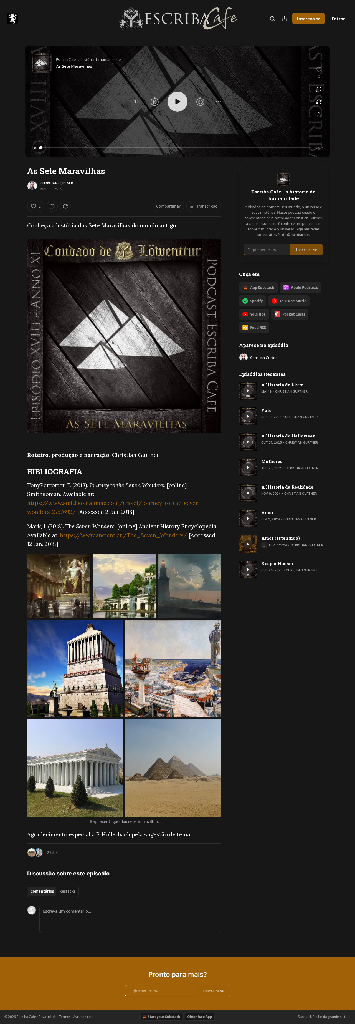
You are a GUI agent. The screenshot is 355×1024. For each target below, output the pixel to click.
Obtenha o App (199, 1016)
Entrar (338, 18)
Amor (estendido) (280, 538)
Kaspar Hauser (277, 563)
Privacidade (48, 1016)
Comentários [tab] (42, 891)
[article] (283, 391)
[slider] (176, 147)
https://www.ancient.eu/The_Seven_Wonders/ (123, 535)
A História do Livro (282, 385)
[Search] (272, 18)
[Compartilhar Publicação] (284, 18)
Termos (65, 1016)
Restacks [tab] (67, 891)
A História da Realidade (287, 487)
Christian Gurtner (56, 183)
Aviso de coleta (85, 1016)
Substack (305, 1016)
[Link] (19, 471)
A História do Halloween (288, 436)
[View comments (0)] (319, 89)
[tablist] (53, 891)
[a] (248, 390)
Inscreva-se (309, 18)
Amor (267, 512)
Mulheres (271, 461)
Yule (266, 410)
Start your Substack (164, 1016)
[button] (136, 101)
